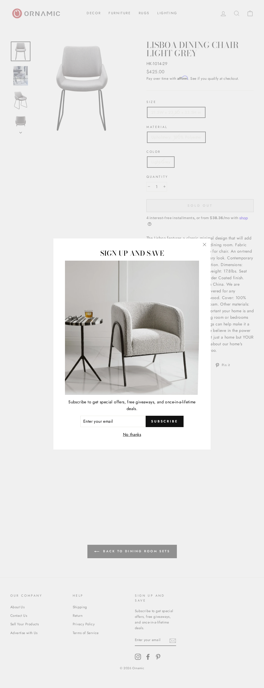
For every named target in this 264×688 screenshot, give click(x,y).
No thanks (132, 434)
